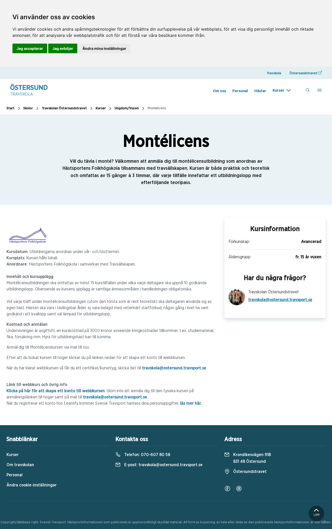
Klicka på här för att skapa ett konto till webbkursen (55, 391)
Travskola (274, 73)
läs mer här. (191, 403)
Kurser (278, 90)
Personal (240, 91)
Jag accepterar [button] (30, 48)
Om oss (219, 91)
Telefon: (146, 455)
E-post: (163, 465)
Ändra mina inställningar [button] (104, 48)
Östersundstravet (303, 73)
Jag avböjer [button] (62, 48)
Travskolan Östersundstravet (64, 108)
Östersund (29, 90)
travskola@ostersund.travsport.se (174, 368)
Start (10, 108)
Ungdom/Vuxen (127, 108)
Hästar (260, 91)
